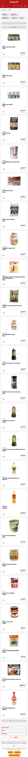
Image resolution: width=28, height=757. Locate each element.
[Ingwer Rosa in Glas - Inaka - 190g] (14, 612)
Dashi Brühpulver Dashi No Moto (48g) (11, 162)
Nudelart (14, 18)
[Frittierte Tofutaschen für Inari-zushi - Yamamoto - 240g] (14, 296)
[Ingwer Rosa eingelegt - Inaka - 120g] (14, 583)
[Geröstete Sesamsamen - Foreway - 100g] (14, 411)
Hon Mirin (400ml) (4, 507)
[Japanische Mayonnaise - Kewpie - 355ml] (14, 698)
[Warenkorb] (25, 5)
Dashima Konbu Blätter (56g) (8, 220)
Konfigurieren (17, 752)
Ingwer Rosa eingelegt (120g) (8, 593)
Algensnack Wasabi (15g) (7, 105)
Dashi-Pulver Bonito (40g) (7, 191)
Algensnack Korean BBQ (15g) (8, 47)
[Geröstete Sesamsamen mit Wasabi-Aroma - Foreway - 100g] (14, 439)
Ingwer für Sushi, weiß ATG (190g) (9, 565)
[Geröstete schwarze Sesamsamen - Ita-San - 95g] (14, 382)
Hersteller (4, 14)
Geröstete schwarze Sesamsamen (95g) (11, 392)
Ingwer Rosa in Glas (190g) (7, 622)
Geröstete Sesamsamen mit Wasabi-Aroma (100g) (13, 450)
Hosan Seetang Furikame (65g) (9, 536)
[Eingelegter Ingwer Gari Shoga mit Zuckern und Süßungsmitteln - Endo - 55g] (14, 267)
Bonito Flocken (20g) (6, 133)
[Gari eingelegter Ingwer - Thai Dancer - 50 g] (14, 324)
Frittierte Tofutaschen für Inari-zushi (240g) (12, 306)
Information (4, 733)
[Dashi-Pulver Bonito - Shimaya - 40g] (14, 181)
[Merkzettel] (17, 5)
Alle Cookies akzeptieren (14, 755)
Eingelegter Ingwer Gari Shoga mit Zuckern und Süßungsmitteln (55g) (13, 278)
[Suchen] (14, 5)
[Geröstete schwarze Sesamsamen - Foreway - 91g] (14, 353)
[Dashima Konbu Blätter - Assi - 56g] (14, 209)
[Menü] (2, 5)
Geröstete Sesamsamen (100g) (8, 421)
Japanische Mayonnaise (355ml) (8, 708)
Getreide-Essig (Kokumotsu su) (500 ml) (10, 478)
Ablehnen (10, 752)
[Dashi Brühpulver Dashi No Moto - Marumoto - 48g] (14, 152)
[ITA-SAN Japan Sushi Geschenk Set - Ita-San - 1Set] (14, 669)
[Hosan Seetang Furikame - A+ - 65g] (14, 526)
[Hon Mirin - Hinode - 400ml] (14, 497)
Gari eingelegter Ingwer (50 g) (8, 335)
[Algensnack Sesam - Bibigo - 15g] (14, 66)
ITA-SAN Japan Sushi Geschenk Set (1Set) (11, 680)
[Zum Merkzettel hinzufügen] (3, 54)
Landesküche (5, 18)
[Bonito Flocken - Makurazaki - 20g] (14, 123)
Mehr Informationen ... (17, 749)
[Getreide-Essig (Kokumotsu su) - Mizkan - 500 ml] (14, 468)
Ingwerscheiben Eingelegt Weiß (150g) (10, 651)
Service (3, 730)
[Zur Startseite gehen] (14, 2)
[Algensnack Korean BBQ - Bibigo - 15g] (14, 37)
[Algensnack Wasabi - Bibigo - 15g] (14, 94)
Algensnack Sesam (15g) (7, 76)
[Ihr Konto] (21, 5)
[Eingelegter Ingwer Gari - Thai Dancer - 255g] (14, 238)
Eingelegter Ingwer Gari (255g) (8, 248)
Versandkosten (24, 741)
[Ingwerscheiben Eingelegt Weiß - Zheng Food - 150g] (14, 641)
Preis (21, 18)
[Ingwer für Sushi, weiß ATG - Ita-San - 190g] (14, 554)
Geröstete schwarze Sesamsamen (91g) (11, 363)
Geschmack (13, 14)
